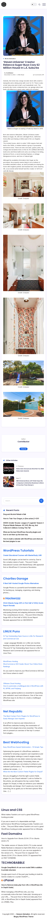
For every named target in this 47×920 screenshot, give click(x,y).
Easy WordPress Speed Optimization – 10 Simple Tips (23, 747)
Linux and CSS (11, 810)
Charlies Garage (15, 578)
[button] (34, 4)
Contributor (9, 73)
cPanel (8, 880)
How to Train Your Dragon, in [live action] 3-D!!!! (21, 518)
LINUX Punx (11, 631)
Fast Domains (11, 834)
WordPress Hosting (10, 661)
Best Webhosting (16, 742)
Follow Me (23, 448)
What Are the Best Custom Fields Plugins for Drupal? (23, 772)
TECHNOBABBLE (13, 863)
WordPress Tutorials (18, 550)
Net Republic (12, 711)
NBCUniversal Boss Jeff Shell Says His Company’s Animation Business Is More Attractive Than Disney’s (30, 483)
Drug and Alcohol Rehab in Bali (14, 514)
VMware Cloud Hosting (12, 683)
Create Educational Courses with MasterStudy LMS (22, 555)
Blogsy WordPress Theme (23, 917)
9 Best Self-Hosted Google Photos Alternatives (21, 583)
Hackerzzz (12, 598)
